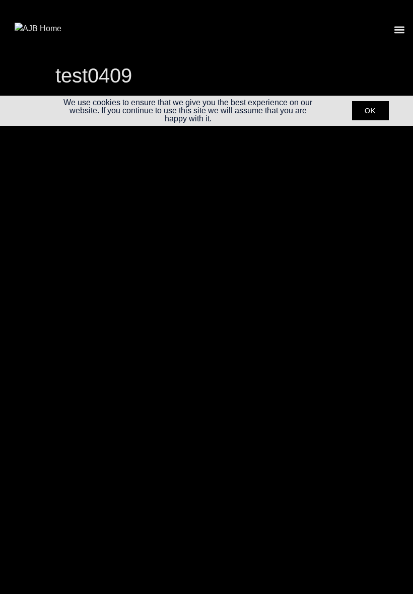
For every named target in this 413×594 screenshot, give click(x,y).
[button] (399, 30)
